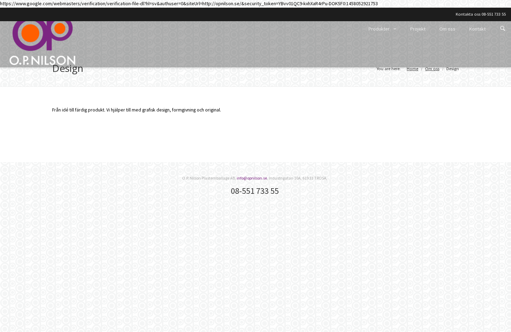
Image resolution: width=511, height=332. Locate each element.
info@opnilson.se (252, 178)
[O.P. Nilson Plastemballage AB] (42, 39)
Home (412, 68)
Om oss (432, 68)
